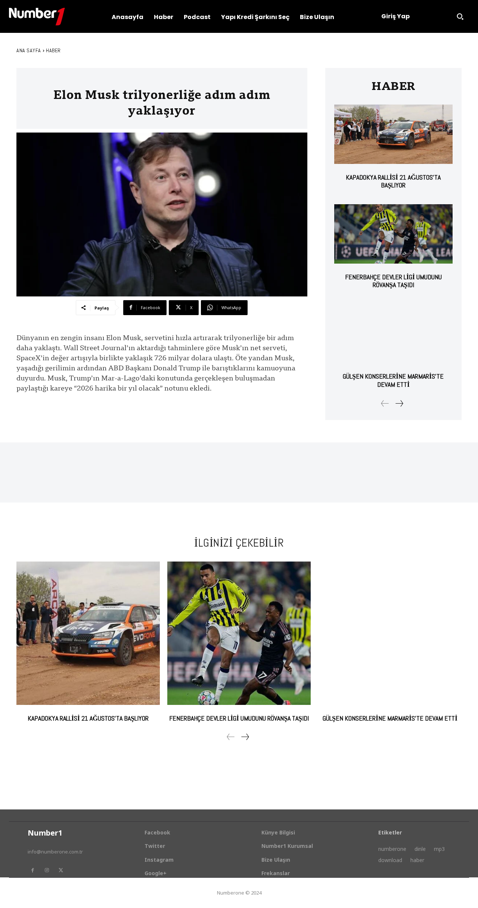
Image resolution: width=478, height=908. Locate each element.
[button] (460, 16)
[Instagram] (47, 870)
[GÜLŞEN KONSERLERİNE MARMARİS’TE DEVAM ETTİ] (393, 333)
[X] (61, 870)
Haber (53, 50)
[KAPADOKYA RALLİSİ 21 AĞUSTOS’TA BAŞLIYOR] (393, 134)
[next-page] (399, 403)
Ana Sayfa (28, 50)
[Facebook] (32, 870)
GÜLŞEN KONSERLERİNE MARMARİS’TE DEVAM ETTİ (393, 380)
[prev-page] (385, 403)
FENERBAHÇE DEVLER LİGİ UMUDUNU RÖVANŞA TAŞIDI (393, 281)
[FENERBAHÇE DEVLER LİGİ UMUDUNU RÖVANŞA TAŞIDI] (393, 234)
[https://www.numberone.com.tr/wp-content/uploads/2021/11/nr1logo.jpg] (37, 16)
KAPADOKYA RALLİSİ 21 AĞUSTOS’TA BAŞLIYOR (393, 181)
